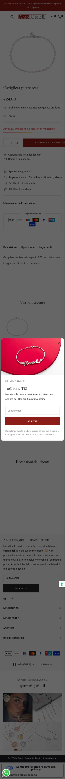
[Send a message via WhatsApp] (6, 772)
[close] (59, 343)
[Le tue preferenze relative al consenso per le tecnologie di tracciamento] (62, 584)
